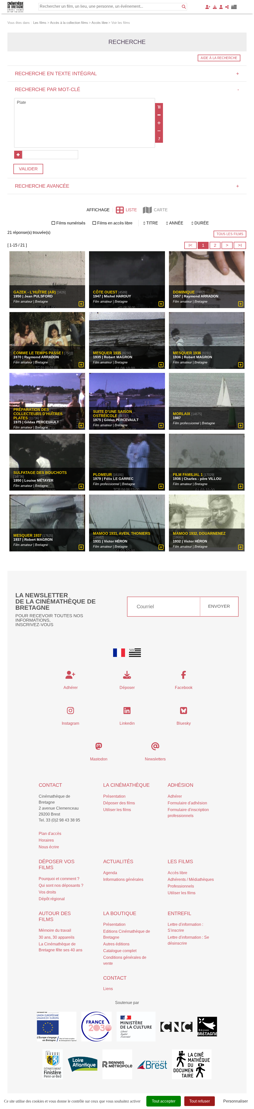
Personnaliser (235, 1101)
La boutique (119, 913)
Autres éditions (116, 944)
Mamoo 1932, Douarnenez (199, 533)
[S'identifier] (221, 7)
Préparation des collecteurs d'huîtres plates (38, 413)
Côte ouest (105, 292)
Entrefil (179, 913)
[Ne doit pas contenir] (159, 131)
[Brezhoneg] (234, 7)
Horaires (46, 840)
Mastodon (98, 759)
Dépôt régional (52, 899)
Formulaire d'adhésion (187, 803)
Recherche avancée (127, 186)
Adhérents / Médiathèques (191, 879)
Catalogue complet (119, 951)
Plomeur (102, 474)
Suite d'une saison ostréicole (112, 413)
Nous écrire (49, 847)
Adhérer (175, 796)
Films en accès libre (114, 223)
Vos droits (47, 892)
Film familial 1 (188, 474)
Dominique (184, 292)
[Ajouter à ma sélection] (81, 304)
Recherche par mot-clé (127, 89)
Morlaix (181, 414)
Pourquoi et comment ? (59, 879)
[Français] (119, 652)
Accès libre (177, 873)
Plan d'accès (50, 833)
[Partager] (227, 7)
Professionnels (181, 886)
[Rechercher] (184, 7)
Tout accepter (163, 1101)
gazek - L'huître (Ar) (34, 292)
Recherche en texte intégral (127, 73)
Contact (50, 785)
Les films (180, 861)
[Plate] (84, 102)
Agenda (110, 873)
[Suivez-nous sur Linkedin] (127, 712)
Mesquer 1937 (27, 535)
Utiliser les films (117, 810)
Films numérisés (70, 223)
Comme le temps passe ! (38, 353)
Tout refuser (199, 1101)
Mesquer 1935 (107, 353)
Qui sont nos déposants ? (61, 885)
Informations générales (123, 879)
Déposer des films (119, 803)
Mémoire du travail (55, 930)
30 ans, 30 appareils (56, 937)
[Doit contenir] (159, 123)
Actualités (118, 861)
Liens (108, 989)
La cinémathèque (126, 785)
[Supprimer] (159, 115)
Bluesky (184, 723)
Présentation (114, 796)
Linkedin (127, 723)
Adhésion (180, 785)
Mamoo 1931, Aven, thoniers (121, 533)
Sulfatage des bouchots (40, 472)
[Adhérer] (208, 7)
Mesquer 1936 (187, 353)
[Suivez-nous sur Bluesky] (183, 712)
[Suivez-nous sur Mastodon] (98, 748)
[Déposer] (215, 7)
